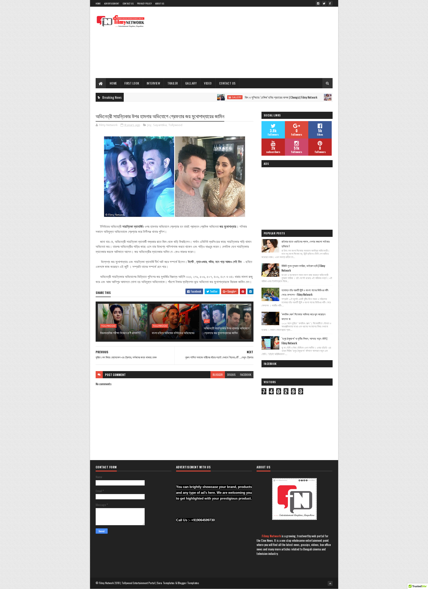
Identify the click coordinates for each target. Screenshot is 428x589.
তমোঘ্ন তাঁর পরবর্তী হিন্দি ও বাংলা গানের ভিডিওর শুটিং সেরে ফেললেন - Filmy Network (305, 292)
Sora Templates (166, 583)
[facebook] (330, 3)
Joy (149, 125)
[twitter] (324, 3)
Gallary (191, 83)
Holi (322, 97)
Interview (153, 83)
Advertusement (111, 3)
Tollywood (175, 125)
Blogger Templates (188, 583)
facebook (245, 374)
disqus (231, 374)
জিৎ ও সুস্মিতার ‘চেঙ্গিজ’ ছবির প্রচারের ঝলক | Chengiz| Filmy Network (265, 97)
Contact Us (128, 3)
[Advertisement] (251, 42)
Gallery (220, 97)
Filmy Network (271, 535)
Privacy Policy (144, 3)
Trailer (172, 83)
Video (208, 83)
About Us (159, 3)
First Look (131, 83)
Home (98, 3)
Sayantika (160, 125)
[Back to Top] (330, 583)
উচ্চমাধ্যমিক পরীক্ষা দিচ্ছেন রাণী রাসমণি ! (120, 332)
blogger (218, 374)
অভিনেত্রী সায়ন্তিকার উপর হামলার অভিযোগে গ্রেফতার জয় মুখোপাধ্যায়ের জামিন (226, 330)
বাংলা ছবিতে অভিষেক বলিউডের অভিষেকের (173, 332)
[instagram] (318, 3)
